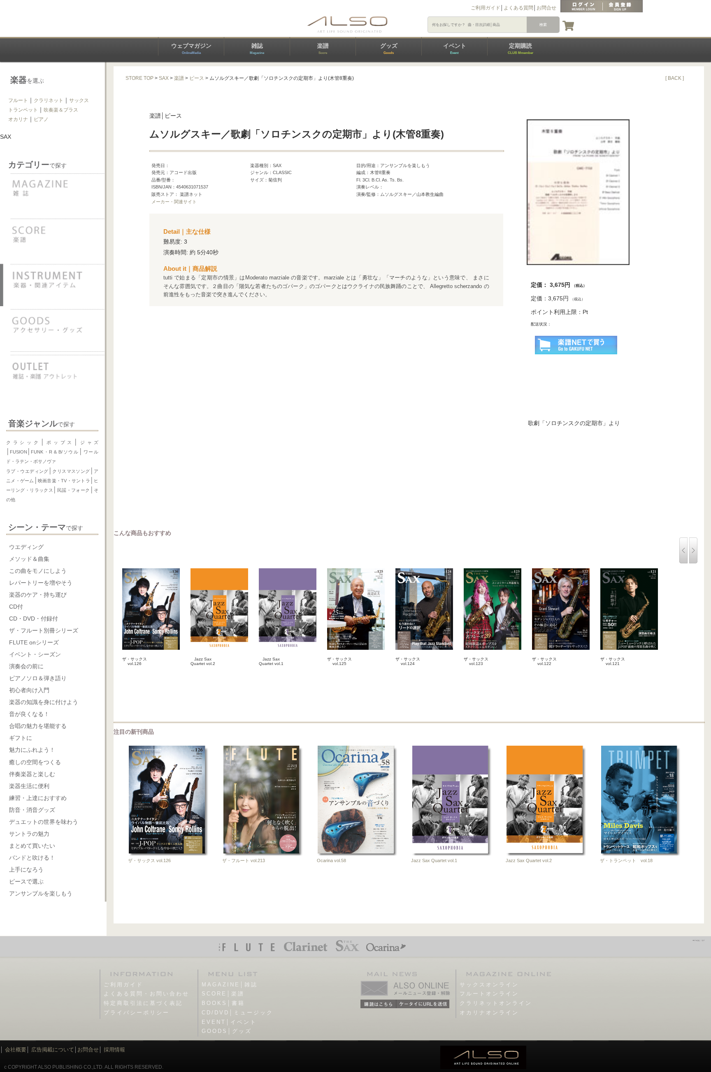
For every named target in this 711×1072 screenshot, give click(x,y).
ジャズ (88, 442)
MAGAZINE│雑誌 (230, 984)
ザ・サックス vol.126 (149, 860)
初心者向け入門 (29, 690)
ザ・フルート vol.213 (243, 860)
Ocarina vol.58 (331, 860)
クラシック (23, 442)
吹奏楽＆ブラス (61, 110)
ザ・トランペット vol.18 (626, 860)
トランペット (23, 110)
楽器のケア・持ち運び (38, 594)
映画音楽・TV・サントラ (64, 480)
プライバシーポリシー (137, 1012)
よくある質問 (518, 7)
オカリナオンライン (489, 1012)
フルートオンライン (489, 994)
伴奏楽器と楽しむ (32, 774)
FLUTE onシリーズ (34, 642)
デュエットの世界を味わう (43, 822)
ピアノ (41, 119)
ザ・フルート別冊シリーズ (43, 630)
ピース (196, 78)
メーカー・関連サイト (174, 201)
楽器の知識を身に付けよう (43, 702)
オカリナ (18, 119)
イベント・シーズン (35, 654)
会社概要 (15, 1049)
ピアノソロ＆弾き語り (38, 678)
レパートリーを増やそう (40, 582)
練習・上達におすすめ (38, 798)
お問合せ (546, 7)
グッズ (388, 48)
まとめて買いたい (32, 845)
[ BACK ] (674, 78)
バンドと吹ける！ (32, 857)
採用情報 (114, 1049)
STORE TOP (139, 78)
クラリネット (48, 100)
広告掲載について (52, 1049)
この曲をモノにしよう (38, 570)
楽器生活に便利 (29, 786)
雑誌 (257, 48)
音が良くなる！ (29, 714)
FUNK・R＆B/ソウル (55, 451)
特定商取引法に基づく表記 (143, 1003)
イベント (454, 48)
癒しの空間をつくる (35, 762)
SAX (164, 78)
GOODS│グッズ (227, 1031)
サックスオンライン (489, 984)
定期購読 (520, 48)
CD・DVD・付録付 (33, 618)
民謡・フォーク (73, 490)
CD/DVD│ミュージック (237, 1012)
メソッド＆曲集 (29, 559)
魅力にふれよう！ (32, 749)
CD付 (16, 606)
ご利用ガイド (485, 7)
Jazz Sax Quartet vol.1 (434, 860)
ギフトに (20, 738)
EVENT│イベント (229, 1022)
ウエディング (26, 547)
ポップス (59, 442)
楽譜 (323, 48)
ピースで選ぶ (26, 881)
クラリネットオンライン (496, 1003)
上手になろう (26, 869)
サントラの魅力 (29, 833)
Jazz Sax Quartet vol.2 (529, 860)
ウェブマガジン (191, 48)
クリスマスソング (71, 471)
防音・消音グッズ (32, 810)
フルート (18, 100)
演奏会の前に (26, 666)
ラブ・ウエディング (27, 471)
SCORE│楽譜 (223, 994)
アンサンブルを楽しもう (40, 893)
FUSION (18, 451)
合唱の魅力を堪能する (38, 726)
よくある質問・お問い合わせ (146, 994)
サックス (79, 100)
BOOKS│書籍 (223, 1003)
